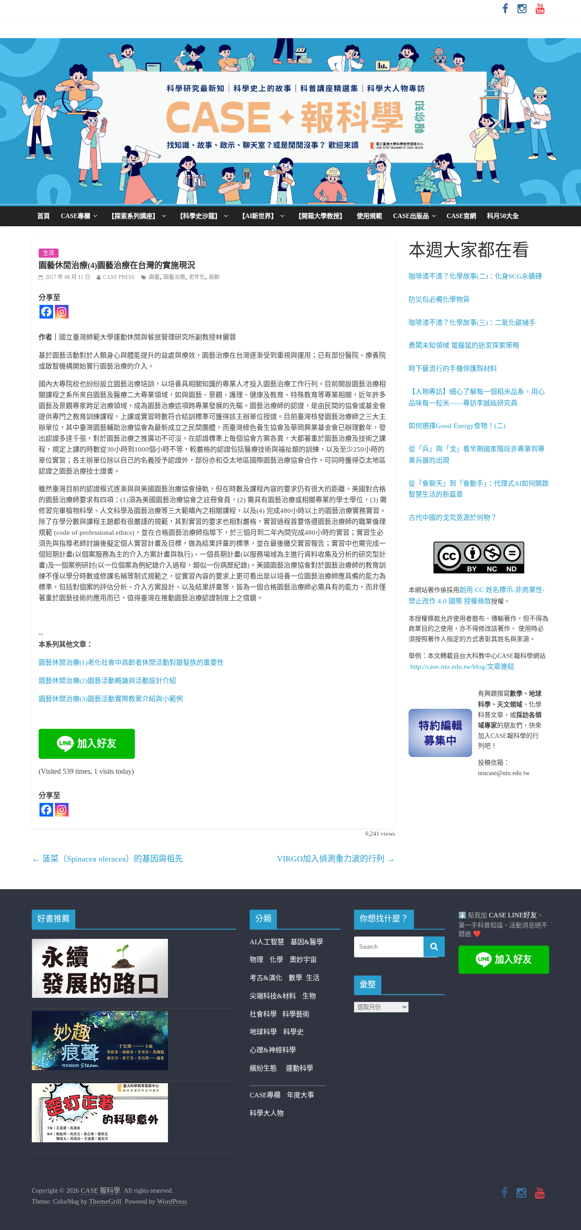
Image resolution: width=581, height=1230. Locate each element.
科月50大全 (503, 216)
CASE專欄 (75, 216)
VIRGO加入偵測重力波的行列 (336, 858)
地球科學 (263, 1032)
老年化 (197, 277)
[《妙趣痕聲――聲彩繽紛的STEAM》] (100, 1016)
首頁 (43, 216)
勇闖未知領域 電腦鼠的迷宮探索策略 (464, 345)
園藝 (154, 277)
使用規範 (369, 216)
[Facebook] (46, 312)
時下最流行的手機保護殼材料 (453, 368)
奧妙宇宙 (303, 959)
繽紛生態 (268, 1068)
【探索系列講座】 (133, 216)
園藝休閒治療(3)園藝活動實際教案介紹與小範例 (111, 698)
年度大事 (300, 1095)
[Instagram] (62, 312)
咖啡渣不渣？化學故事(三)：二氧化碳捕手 (472, 322)
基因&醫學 (306, 942)
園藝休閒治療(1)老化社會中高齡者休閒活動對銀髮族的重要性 (131, 662)
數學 (297, 977)
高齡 (214, 277)
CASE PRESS (119, 277)
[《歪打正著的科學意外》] (100, 1088)
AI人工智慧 (267, 942)
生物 (309, 996)
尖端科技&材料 (273, 996)
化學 (276, 959)
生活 (48, 253)
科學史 (293, 1032)
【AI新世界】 (258, 216)
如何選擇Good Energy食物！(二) (457, 425)
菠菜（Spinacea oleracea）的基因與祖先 (107, 858)
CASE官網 (461, 216)
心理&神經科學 (273, 1050)
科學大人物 (267, 1113)
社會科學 (266, 1014)
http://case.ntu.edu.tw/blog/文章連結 (462, 666)
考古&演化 (266, 977)
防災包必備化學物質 (439, 299)
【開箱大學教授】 (320, 216)
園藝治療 (174, 277)
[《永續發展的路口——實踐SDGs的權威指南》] (100, 944)
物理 (256, 959)
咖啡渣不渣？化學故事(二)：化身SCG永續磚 (475, 276)
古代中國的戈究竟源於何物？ (453, 517)
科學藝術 (296, 1014)
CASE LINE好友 (513, 915)
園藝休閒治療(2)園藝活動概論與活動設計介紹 (107, 680)
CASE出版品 (411, 216)
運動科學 (299, 1068)
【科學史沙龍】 (199, 216)
